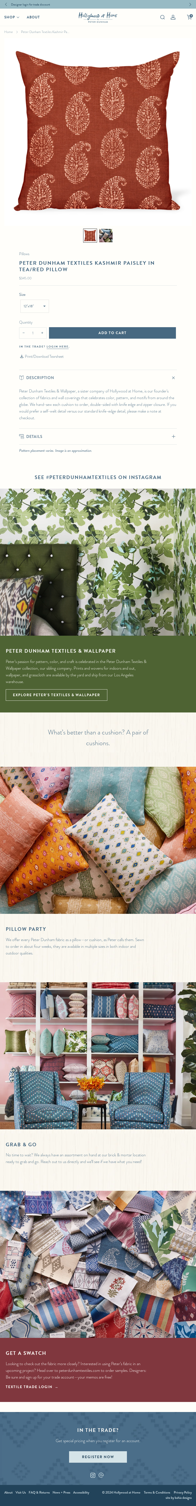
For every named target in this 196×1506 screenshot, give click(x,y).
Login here (58, 346)
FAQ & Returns (39, 1492)
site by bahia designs (179, 1497)
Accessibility (81, 1492)
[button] (90, 236)
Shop (9, 17)
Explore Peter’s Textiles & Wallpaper (56, 695)
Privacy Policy (183, 1492)
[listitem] (97, 4)
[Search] (162, 17)
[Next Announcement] (190, 4)
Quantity (26, 322)
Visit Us (21, 1492)
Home (8, 31)
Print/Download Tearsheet (44, 356)
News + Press (61, 1492)
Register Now (98, 1457)
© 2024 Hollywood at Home (121, 1492)
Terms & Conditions (157, 1492)
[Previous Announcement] (6, 4)
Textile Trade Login (29, 1387)
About (33, 17)
